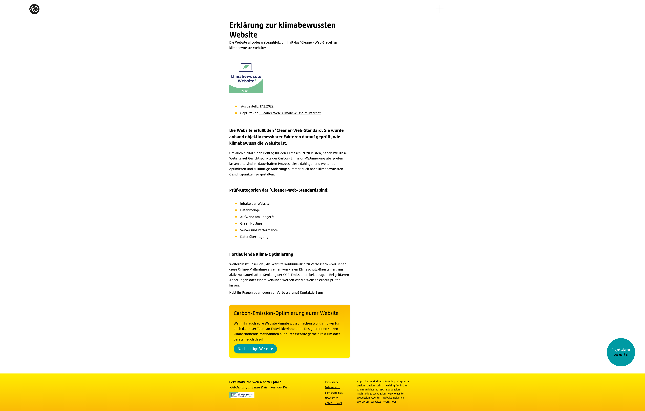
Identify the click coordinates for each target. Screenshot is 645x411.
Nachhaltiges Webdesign (371, 393)
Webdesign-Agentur (369, 397)
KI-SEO (380, 389)
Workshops (389, 401)
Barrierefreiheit (334, 392)
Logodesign (393, 389)
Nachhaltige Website (255, 349)
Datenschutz (332, 387)
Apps (360, 381)
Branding (389, 381)
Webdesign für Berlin (245, 387)
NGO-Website (395, 393)
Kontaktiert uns (312, 293)
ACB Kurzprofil (333, 403)
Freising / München (397, 385)
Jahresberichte (365, 389)
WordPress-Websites (369, 401)
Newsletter (331, 398)
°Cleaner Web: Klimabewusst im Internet (290, 113)
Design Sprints (375, 385)
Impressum (331, 382)
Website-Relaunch (393, 397)
